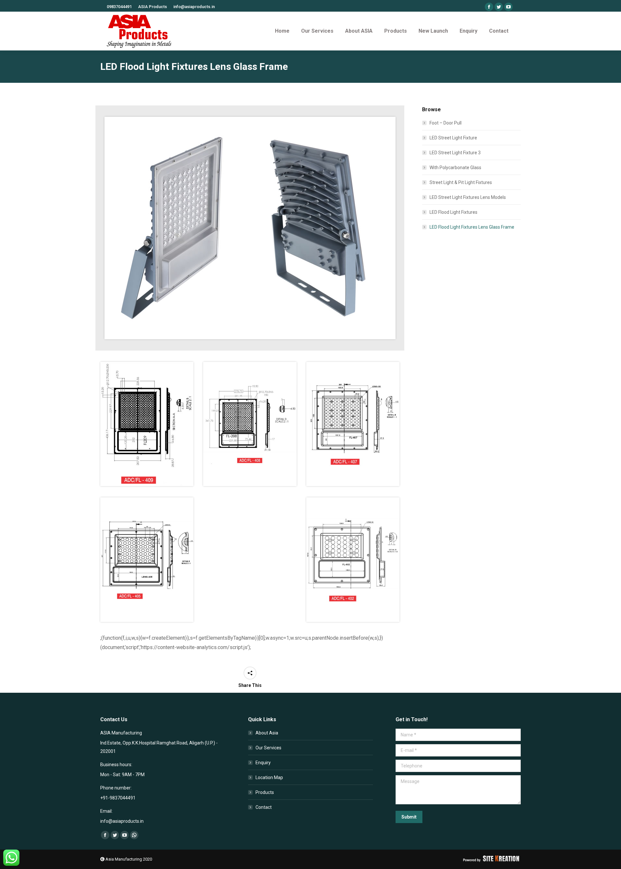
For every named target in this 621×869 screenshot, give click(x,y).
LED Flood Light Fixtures (453, 212)
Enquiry (263, 762)
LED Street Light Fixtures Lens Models (468, 197)
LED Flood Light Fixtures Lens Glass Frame (472, 227)
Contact (264, 807)
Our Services (268, 747)
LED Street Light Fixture (453, 137)
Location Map (269, 777)
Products (265, 792)
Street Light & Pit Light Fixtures (461, 182)
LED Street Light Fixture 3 (455, 152)
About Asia (267, 732)
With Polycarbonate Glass (455, 167)
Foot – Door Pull (446, 122)
